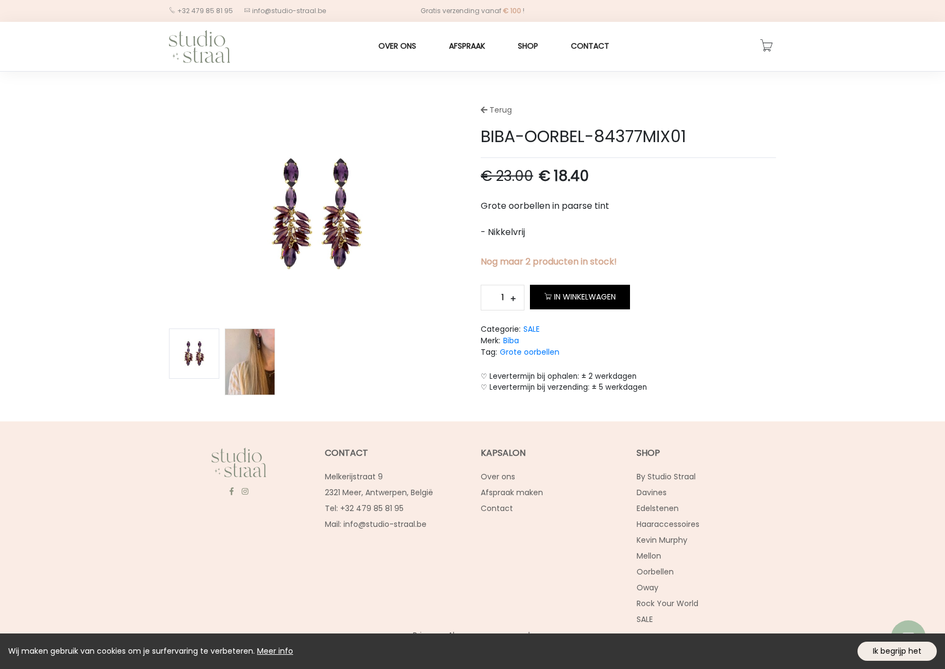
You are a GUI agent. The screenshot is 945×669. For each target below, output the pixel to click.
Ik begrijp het (897, 650)
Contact (590, 45)
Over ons (397, 45)
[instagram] (245, 491)
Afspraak (467, 45)
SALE (531, 329)
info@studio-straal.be (289, 10)
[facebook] (231, 491)
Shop (528, 45)
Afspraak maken (512, 492)
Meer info (275, 650)
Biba (511, 340)
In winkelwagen (585, 296)
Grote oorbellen (529, 352)
